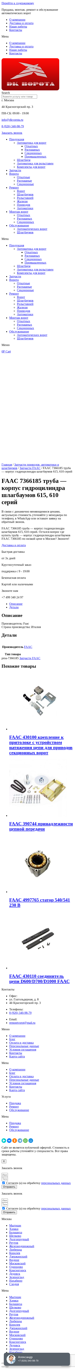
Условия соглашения (22, 1049)
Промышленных (35, 156)
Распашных (32, 149)
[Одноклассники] (14, 1140)
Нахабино (15, 1280)
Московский (17, 1263)
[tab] (41, 604)
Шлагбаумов (25, 194)
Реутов (13, 1242)
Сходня (14, 1284)
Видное (14, 1260)
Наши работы (18, 26)
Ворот (21, 191)
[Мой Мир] (30, 1140)
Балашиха (15, 1232)
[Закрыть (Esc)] (3, 1363)
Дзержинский (18, 1256)
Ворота (14, 173)
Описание (15, 603)
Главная (7, 464)
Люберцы (15, 1249)
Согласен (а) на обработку (38, 1183)
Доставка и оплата (21, 23)
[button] (37, 36)
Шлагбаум (23, 160)
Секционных (33, 153)
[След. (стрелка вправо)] (6, 1366)
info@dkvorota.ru (12, 119)
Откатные (23, 177)
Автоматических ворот (32, 229)
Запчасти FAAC (30, 468)
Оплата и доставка (21, 1042)
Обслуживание (19, 225)
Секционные (25, 184)
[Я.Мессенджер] (4, 1140)
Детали (14, 607)
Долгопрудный (19, 1239)
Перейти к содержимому (18, 3)
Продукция (16, 139)
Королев (14, 1253)
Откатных (31, 146)
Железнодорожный (21, 1246)
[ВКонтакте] (9, 1140)
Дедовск (14, 1273)
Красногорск (17, 1270)
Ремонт (14, 187)
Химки (13, 1229)
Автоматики (25, 208)
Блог (12, 1039)
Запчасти (15, 170)
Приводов (23, 204)
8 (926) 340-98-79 (13, 126)
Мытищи (15, 1225)
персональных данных (56, 1183)
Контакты (15, 30)
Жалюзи (22, 201)
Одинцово (16, 1266)
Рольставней (25, 198)
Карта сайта (17, 1056)
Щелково (15, 1235)
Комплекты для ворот (31, 166)
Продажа (15, 1103)
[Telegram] (20, 1140)
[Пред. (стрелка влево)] (3, 1366)
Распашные (24, 180)
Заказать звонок (12, 132)
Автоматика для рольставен (35, 163)
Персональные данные (24, 1046)
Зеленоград (16, 1277)
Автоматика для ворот (31, 142)
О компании (17, 19)
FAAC (28, 647)
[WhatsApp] (25, 1140)
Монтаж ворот (18, 211)
